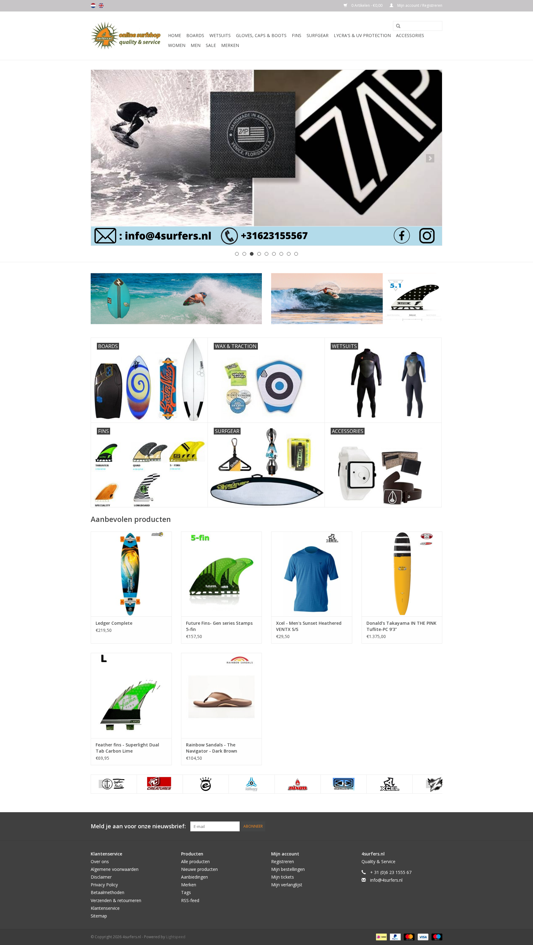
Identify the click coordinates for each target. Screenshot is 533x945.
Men (195, 45)
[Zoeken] (396, 26)
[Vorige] (103, 158)
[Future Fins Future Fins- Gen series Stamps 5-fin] (221, 573)
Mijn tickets (282, 877)
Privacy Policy (104, 885)
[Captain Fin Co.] (114, 784)
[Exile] (206, 784)
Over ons (100, 861)
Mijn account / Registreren (419, 5)
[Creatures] (160, 784)
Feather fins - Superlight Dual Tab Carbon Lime (127, 748)
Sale (211, 45)
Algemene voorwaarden (114, 869)
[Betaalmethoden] (380, 936)
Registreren (282, 861)
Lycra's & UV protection (362, 35)
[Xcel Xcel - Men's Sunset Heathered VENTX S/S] (311, 573)
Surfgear (317, 35)
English (101, 5)
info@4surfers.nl (386, 880)
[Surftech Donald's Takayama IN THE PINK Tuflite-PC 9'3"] (402, 573)
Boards (195, 35)
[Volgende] (430, 158)
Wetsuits (220, 35)
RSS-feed (190, 900)
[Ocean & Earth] (343, 784)
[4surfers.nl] (128, 36)
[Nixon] (297, 784)
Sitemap (99, 916)
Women (176, 45)
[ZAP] (266, 158)
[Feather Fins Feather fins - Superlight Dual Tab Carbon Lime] (131, 695)
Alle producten (195, 861)
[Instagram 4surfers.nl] (437, 826)
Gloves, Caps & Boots (261, 35)
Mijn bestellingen (288, 869)
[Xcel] (389, 784)
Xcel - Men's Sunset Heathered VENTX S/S (308, 626)
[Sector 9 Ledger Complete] (131, 573)
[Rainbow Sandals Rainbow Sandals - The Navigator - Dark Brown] (221, 695)
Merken (230, 45)
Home (174, 35)
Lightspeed (175, 936)
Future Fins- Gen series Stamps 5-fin (219, 626)
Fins (296, 35)
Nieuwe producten (199, 869)
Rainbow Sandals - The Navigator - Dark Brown (211, 748)
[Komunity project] (252, 784)
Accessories (410, 35)
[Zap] (435, 784)
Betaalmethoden (107, 892)
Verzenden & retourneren (116, 900)
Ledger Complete (114, 623)
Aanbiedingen (194, 877)
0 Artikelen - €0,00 (366, 5)
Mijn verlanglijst (286, 885)
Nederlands (93, 5)
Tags (186, 892)
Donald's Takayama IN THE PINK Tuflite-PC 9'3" (401, 626)
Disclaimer (101, 877)
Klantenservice (105, 908)
